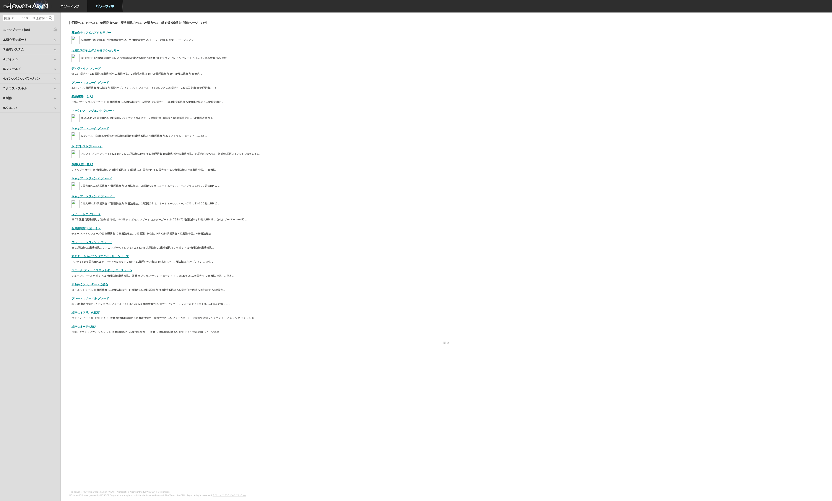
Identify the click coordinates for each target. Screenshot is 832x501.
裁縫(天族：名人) (82, 164)
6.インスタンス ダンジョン (21, 78)
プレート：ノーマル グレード (90, 298)
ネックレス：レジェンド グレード (93, 110)
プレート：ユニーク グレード (90, 82)
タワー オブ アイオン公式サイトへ (229, 495)
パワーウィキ (105, 6)
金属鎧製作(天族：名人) (86, 228)
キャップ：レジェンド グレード (92, 178)
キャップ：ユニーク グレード (90, 128)
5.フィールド (12, 69)
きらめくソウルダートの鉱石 (90, 284)
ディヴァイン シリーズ (86, 68)
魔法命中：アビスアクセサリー (91, 32)
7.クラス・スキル (15, 88)
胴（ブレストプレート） (87, 146)
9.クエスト (10, 107)
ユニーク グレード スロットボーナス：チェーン (102, 270)
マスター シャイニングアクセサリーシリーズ (100, 256)
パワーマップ (69, 6)
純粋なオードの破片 (84, 326)
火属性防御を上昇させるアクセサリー (95, 50)
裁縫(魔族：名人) (82, 96)
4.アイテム (10, 59)
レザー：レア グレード (86, 214)
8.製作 (7, 98)
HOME (26, 6)
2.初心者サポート (15, 39)
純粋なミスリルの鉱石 (86, 312)
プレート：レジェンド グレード (92, 242)
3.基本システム (13, 49)
